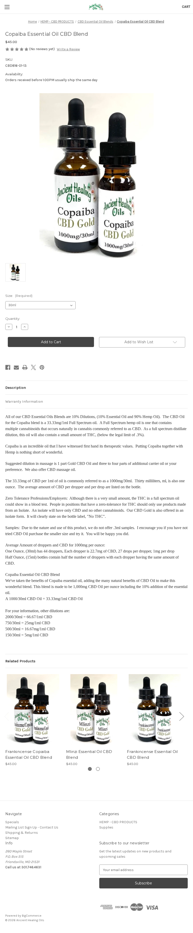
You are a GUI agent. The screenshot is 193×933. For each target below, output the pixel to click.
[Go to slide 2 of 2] (98, 769)
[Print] (24, 367)
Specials (12, 822)
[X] (33, 367)
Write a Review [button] (68, 49)
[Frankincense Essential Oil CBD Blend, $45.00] (155, 709)
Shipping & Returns (21, 833)
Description (15, 387)
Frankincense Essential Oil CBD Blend (152, 754)
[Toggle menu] (7, 7)
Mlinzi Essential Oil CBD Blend (89, 754)
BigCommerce (31, 915)
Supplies (106, 827)
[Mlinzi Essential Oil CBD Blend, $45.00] (94, 709)
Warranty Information (24, 401)
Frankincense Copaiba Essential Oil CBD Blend (28, 754)
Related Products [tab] (20, 661)
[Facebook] (7, 367)
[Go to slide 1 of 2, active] (90, 769)
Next (181, 716)
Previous (7, 716)
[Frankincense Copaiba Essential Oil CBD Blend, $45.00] (33, 709)
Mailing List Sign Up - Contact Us (31, 827)
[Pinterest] (41, 367)
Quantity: (12, 319)
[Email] (16, 367)
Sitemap (12, 838)
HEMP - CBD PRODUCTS (118, 822)
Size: (18, 296)
